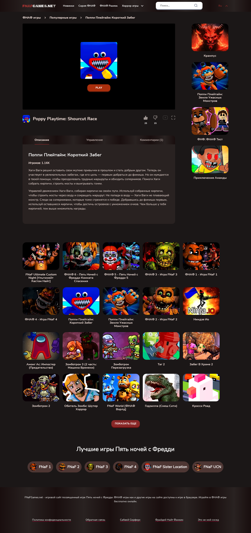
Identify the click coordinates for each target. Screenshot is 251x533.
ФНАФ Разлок (109, 6)
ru (220, 6)
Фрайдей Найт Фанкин (169, 520)
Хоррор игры (130, 6)
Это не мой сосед (208, 520)
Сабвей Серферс (130, 520)
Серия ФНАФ (86, 6)
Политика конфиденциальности (51, 520)
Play (99, 87)
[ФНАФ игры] (39, 6)
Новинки (68, 6)
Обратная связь (95, 520)
